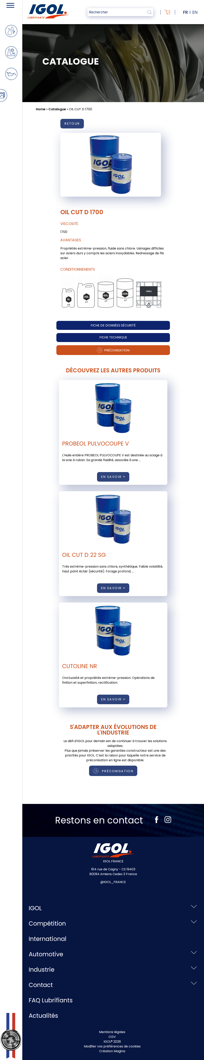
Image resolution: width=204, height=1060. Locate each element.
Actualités (43, 1015)
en (195, 12)
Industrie (41, 969)
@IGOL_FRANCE (113, 882)
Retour (72, 123)
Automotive (46, 954)
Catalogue (57, 109)
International (47, 939)
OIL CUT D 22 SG (84, 555)
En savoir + (113, 476)
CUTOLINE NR (79, 666)
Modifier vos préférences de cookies (112, 1046)
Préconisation (116, 350)
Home (40, 109)
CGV (112, 1036)
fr (185, 12)
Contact (41, 985)
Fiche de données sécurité (113, 325)
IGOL (35, 908)
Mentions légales (112, 1032)
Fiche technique (113, 337)
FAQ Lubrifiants (51, 1000)
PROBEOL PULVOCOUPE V (95, 444)
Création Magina (112, 1051)
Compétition (47, 923)
